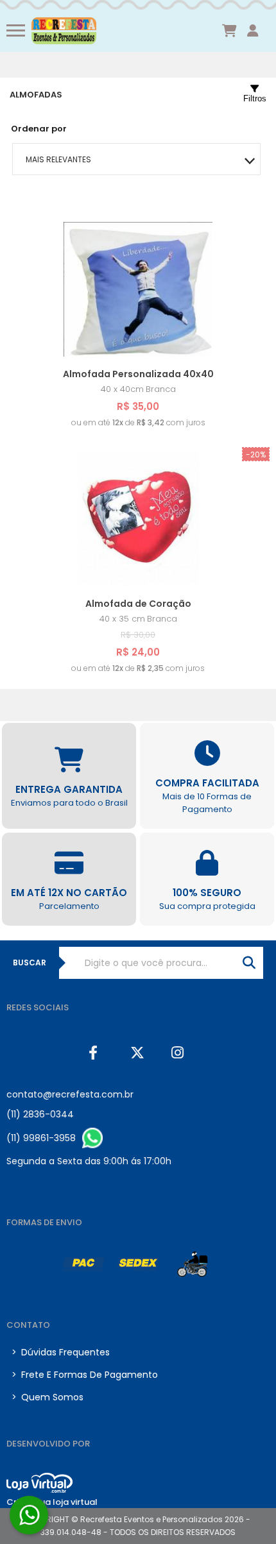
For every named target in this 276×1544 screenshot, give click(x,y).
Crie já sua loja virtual (52, 1502)
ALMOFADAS (36, 95)
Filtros (254, 98)
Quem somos (47, 1397)
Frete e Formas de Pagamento (85, 1374)
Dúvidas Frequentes (61, 1352)
